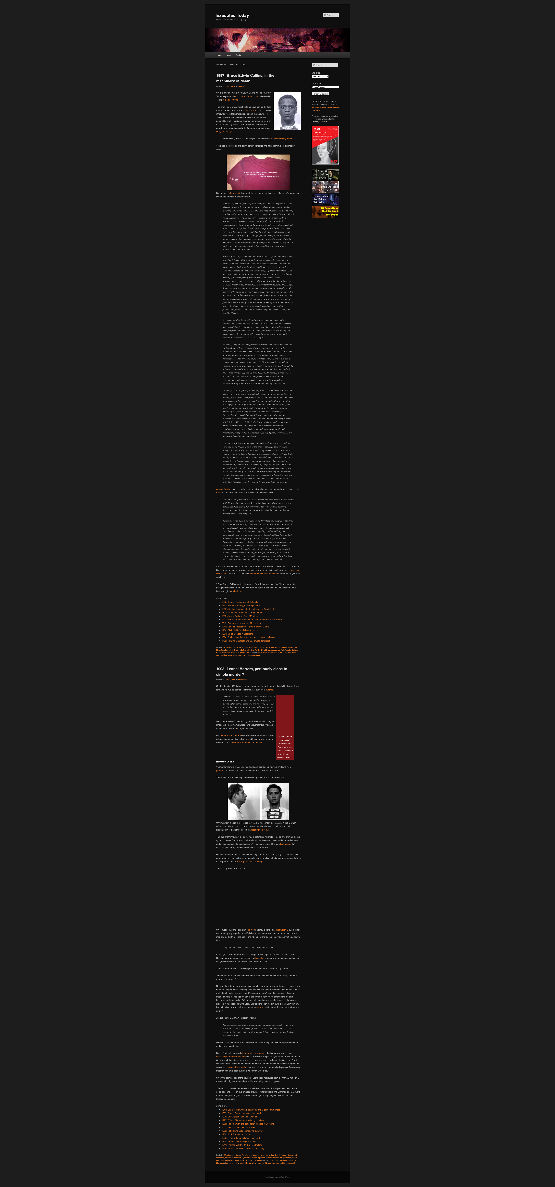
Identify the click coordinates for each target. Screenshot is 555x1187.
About (228, 55)
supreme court (254, 655)
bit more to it (234, 192)
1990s (259, 652)
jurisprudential (281, 929)
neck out (260, 1007)
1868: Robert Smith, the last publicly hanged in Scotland (248, 1123)
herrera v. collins (232, 1163)
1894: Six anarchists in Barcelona (237, 633)
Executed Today (232, 15)
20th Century (229, 647)
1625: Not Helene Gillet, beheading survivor (242, 1130)
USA (247, 652)
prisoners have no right (236, 1067)
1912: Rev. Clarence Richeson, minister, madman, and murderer (252, 619)
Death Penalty (281, 647)
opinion (251, 929)
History (237, 650)
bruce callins (285, 652)
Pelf (282, 650)
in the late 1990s (230, 99)
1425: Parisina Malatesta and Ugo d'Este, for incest (246, 640)
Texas (242, 652)
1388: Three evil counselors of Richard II (241, 1137)
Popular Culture (291, 650)
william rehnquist (288, 1163)
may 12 (264, 1163)
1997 (265, 652)
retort (218, 492)
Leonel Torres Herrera (230, 735)
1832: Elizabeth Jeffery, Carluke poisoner (241, 605)
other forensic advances (252, 1052)
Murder (257, 650)
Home (219, 55)
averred (269, 689)
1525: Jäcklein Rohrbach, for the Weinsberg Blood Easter (249, 608)
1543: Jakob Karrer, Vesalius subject (239, 1127)
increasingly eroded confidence (231, 1056)
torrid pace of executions (246, 96)
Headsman (242, 86)
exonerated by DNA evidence (264, 573)
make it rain (236, 591)
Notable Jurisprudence (270, 650)
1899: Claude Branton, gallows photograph (241, 1113)
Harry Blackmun (250, 110)
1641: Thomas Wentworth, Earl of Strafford (242, 1144)
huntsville (244, 1163)
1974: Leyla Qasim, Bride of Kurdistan (239, 1116)
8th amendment (286, 1160)
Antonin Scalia (223, 488)
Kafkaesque (286, 843)
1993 (277, 1160)
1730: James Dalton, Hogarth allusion (239, 1141)
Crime (271, 647)
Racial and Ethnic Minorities (227, 652)
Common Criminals (260, 647)
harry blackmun (234, 655)
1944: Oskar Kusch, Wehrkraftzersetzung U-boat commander (251, 1109)
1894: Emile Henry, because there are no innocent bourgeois (250, 637)
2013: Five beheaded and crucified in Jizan (242, 623)
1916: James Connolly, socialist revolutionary (243, 1148)
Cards (238, 55)
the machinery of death (281, 138)
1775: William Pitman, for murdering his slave (243, 1120)
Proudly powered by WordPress (277, 1177)
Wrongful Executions (253, 1160)
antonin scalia (273, 652)
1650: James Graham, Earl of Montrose (240, 615)
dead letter (259, 957)
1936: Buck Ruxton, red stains (236, 1134)
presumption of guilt (260, 829)
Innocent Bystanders (242, 1157)
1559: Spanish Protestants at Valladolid (240, 601)
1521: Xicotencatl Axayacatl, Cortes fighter (242, 612)
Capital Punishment (244, 647)
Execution (229, 650)
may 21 (245, 655)
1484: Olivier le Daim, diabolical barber (240, 630)
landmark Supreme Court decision (247, 742)
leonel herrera (254, 1163)
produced (220, 770)
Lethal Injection (247, 650)
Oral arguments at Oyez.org (249, 861)
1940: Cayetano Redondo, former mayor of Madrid (245, 626)
